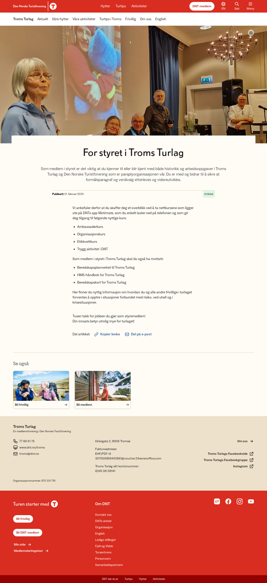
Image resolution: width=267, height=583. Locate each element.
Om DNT (102, 504)
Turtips (121, 6)
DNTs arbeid (103, 521)
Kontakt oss (103, 515)
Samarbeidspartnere (109, 565)
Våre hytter (60, 19)
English (160, 19)
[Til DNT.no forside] (34, 6)
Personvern (103, 559)
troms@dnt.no (29, 454)
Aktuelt (42, 19)
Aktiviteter (139, 6)
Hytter (105, 6)
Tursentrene (103, 552)
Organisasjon (104, 527)
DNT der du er (110, 579)
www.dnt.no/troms (32, 447)
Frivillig (130, 19)
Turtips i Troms (110, 19)
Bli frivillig (23, 519)
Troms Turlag (23, 19)
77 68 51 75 (27, 441)
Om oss (145, 19)
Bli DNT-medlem (27, 533)
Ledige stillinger (105, 540)
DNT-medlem (202, 6)
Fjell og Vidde (104, 546)
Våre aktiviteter (84, 19)
